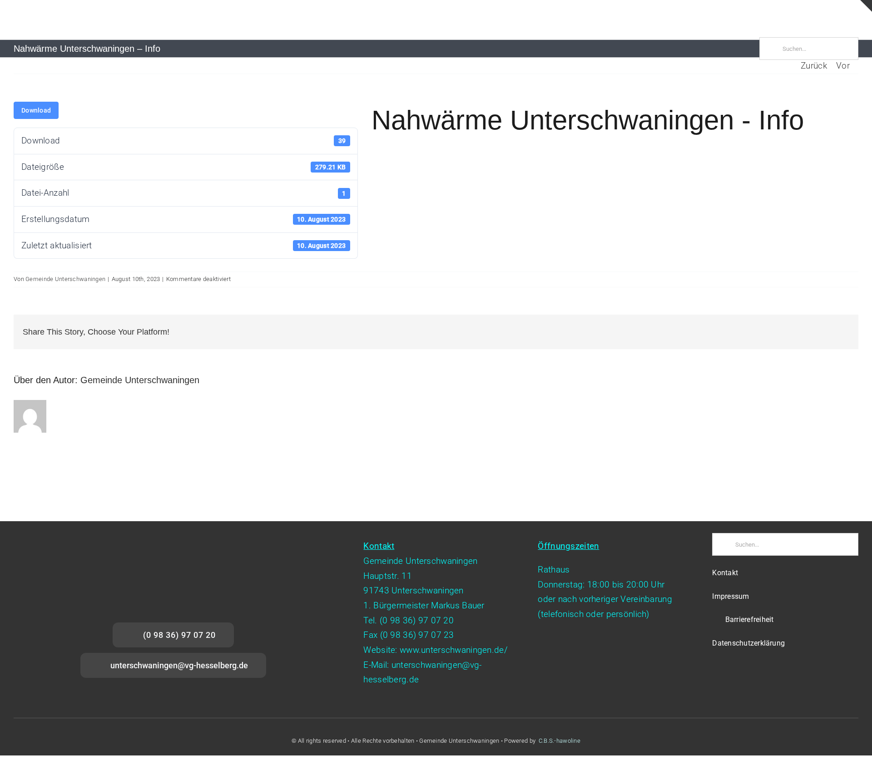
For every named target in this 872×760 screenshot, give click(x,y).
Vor (843, 65)
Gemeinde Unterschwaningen (65, 279)
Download (36, 110)
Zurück (814, 65)
